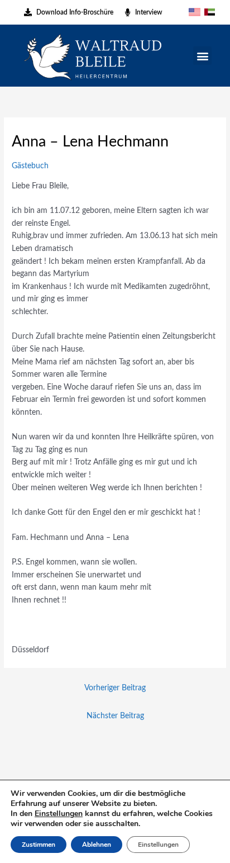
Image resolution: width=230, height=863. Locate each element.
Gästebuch (30, 166)
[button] (202, 55)
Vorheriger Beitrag (115, 688)
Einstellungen (59, 814)
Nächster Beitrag (115, 716)
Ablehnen (96, 844)
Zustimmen (38, 844)
